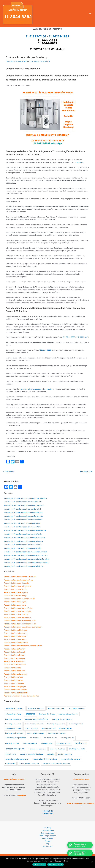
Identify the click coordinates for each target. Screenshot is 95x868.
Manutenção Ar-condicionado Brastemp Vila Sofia (22, 548)
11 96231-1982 (59, 36)
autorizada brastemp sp (56, 708)
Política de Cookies (55, 864)
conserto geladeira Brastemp (31, 754)
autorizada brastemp (36, 708)
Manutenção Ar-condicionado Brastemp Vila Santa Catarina (26, 563)
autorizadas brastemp (76, 708)
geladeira (50, 754)
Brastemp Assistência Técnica (18, 61)
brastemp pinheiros (30, 743)
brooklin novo (10, 754)
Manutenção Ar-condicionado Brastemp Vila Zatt (22, 523)
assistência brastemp (15, 708)
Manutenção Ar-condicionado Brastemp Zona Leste (23, 520)
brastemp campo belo (13, 724)
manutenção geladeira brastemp (44, 759)
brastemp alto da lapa (47, 714)
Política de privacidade (47, 836)
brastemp (30, 714)
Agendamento (47, 838)
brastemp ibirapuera (13, 728)
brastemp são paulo (15, 749)
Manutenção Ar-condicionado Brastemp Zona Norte (23, 512)
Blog (47, 844)
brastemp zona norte (77, 749)
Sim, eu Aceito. (39, 864)
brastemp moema (50, 738)
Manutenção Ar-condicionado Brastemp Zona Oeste (23, 516)
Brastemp (80, 162)
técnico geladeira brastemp (29, 763)
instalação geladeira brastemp (16, 759)
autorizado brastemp (13, 714)
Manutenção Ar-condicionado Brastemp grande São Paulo (25, 498)
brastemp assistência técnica (36, 719)
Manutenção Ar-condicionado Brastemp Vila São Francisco (26, 555)
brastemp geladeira (76, 724)
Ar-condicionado (47, 830)
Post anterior (8, 471)
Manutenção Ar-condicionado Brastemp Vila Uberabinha (25, 530)
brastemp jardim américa (14, 733)
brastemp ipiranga (31, 728)
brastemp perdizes (12, 743)
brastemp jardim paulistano (15, 738)
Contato (47, 841)
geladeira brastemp (65, 754)
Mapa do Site (47, 846)
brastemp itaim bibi (48, 728)
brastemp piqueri (47, 743)
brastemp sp (81, 743)
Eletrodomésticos (47, 833)
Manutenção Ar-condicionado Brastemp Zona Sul (22, 509)
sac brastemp (10, 763)
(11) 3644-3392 (69, 337)
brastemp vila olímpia (57, 749)
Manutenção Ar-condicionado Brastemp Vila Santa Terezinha (26, 559)
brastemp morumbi (67, 738)
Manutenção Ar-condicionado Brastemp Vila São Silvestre (25, 552)
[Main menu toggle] (90, 13)
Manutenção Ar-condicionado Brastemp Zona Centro (23, 505)
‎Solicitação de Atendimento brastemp (56, 763)
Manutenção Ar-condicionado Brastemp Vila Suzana (23, 541)
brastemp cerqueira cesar (34, 724)
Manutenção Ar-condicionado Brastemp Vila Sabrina (23, 566)
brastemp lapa (35, 738)
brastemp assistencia (13, 719)
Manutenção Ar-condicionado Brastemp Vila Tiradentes (24, 537)
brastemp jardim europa (35, 733)
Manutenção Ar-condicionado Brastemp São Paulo (23, 502)
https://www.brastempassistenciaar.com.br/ (36, 389)
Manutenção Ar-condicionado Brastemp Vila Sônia (22, 545)
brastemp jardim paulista (56, 733)
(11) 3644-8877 (82, 337)
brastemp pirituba (63, 743)
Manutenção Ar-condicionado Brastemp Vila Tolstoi (23, 534)
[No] (92, 862)
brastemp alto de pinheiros (68, 714)
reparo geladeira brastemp (70, 759)
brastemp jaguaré (65, 728)
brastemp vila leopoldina (37, 749)
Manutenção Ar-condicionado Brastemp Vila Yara (22, 527)
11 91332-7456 (36, 36)
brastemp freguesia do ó (56, 724)
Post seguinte (86, 471)
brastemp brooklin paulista (61, 719)
